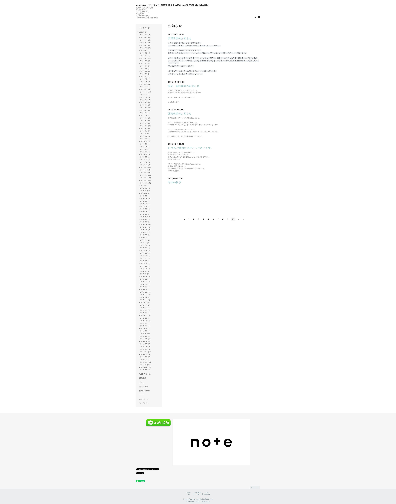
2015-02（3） (145, 326)
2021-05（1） (145, 146)
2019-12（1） (145, 188)
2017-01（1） (145, 269)
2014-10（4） (145, 336)
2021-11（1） (145, 133)
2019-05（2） (145, 204)
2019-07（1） (145, 201)
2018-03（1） (145, 235)
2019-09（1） (145, 196)
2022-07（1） (145, 120)
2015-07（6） (145, 313)
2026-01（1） (145, 50)
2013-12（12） (146, 362)
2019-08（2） (145, 198)
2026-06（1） (145, 40)
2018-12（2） (145, 214)
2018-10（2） (145, 219)
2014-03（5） (145, 354)
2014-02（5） (145, 357)
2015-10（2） (145, 305)
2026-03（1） (145, 45)
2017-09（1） (145, 248)
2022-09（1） (145, 118)
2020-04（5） (146, 178)
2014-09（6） (145, 339)
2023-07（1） (145, 102)
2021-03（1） (145, 152)
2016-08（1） (145, 279)
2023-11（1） (145, 97)
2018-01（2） (145, 237)
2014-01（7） (145, 360)
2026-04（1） (145, 43)
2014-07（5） (145, 344)
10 (233, 219)
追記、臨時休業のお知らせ (183, 86)
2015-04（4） (145, 321)
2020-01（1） (145, 185)
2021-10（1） (145, 136)
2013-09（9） (145, 370)
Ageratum (192, 499)
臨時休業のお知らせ (180, 113)
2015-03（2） (145, 323)
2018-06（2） (145, 230)
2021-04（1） (145, 149)
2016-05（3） (145, 287)
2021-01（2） (145, 157)
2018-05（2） (145, 232)
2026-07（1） (145, 37)
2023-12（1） (145, 94)
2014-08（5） (145, 341)
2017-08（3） (145, 250)
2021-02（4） (145, 154)
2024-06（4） (146, 92)
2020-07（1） (145, 170)
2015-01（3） (145, 328)
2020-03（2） (146, 180)
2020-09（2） (146, 167)
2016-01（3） (145, 297)
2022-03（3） (146, 126)
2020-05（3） (146, 175)
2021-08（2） (145, 141)
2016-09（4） (145, 276)
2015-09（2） (145, 308)
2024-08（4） (146, 87)
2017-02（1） (145, 266)
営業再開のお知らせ (180, 38)
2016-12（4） (145, 271)
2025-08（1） (145, 61)
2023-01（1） (145, 113)
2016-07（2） (145, 282)
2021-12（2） (145, 131)
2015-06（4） (145, 315)
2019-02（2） (145, 209)
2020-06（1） (145, 172)
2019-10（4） (145, 193)
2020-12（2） (145, 159)
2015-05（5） (145, 318)
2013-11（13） (145, 365)
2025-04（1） (145, 71)
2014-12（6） (145, 331)
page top (256, 488)
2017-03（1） (145, 263)
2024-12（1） (145, 79)
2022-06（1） (145, 123)
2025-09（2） (145, 58)
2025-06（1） (145, 66)
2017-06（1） (145, 256)
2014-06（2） (145, 347)
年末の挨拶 (174, 182)
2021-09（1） (145, 139)
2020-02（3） (146, 183)
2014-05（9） (145, 349)
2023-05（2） (145, 107)
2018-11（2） (145, 217)
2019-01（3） (145, 211)
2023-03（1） (145, 110)
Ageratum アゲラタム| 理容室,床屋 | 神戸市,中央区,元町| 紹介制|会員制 (172, 5)
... (238, 219)
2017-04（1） (145, 261)
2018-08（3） (145, 224)
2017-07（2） (145, 253)
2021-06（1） (145, 144)
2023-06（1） (145, 105)
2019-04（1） (145, 206)
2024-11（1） (145, 82)
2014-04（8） (146, 352)
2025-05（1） (145, 69)
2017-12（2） (145, 240)
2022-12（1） (145, 115)
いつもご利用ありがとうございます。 (190, 147)
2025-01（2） (145, 76)
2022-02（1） (145, 128)
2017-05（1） (145, 258)
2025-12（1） (145, 53)
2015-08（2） (145, 310)
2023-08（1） (145, 100)
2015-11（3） (145, 302)
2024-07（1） (145, 89)
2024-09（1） (145, 84)
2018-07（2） (145, 227)
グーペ (198, 501)
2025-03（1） (145, 74)
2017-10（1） (145, 245)
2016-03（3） (145, 292)
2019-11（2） (145, 191)
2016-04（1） (145, 289)
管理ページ (206, 501)
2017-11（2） (145, 243)
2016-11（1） (145, 274)
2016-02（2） (145, 295)
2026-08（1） (145, 35)
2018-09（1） (145, 222)
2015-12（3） (145, 300)
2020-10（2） (145, 165)
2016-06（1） (145, 284)
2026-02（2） (146, 48)
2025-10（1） (145, 56)
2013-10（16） (146, 367)
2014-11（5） (145, 334)
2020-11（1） (145, 162)
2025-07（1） (145, 63)
